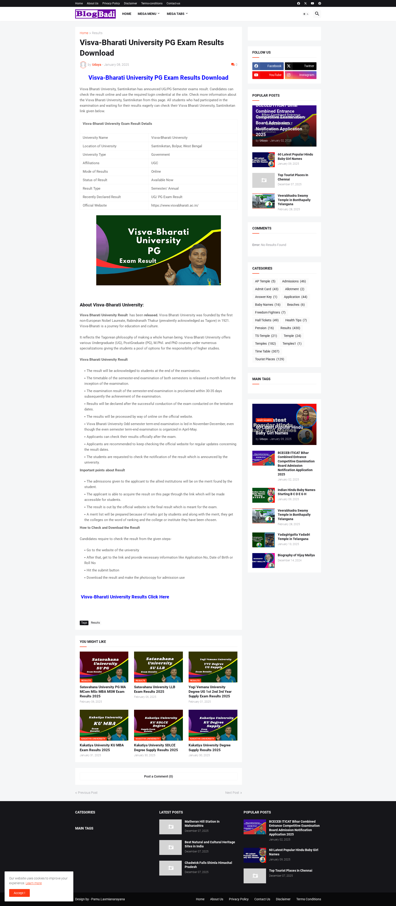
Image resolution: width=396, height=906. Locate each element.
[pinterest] (319, 3)
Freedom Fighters (270, 312)
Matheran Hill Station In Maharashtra (202, 824)
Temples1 (292, 343)
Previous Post (88, 792)
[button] (306, 14)
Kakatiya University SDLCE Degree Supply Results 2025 (156, 747)
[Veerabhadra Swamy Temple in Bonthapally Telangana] (263, 201)
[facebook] (298, 3)
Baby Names (267, 304)
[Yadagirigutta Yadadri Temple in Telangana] (263, 539)
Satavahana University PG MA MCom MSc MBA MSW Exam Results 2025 (103, 692)
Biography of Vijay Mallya (296, 555)
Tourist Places (269, 359)
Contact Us (262, 899)
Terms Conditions (308, 899)
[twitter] (305, 3)
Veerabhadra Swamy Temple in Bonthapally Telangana (294, 200)
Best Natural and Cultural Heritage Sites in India (210, 844)
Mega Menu (147, 14)
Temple (292, 336)
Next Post (232, 792)
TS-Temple (266, 336)
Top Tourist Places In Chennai (293, 177)
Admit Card (266, 289)
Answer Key (266, 297)
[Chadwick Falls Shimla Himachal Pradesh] (170, 868)
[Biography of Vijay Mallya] (263, 560)
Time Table (267, 351)
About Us (92, 3)
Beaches (296, 304)
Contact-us (173, 3)
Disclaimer (130, 3)
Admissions (294, 281)
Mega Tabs (175, 14)
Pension (264, 328)
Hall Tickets (267, 320)
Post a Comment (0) (158, 776)
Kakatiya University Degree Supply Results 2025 (210, 747)
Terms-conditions (151, 3)
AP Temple (265, 281)
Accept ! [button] (19, 893)
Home (79, 3)
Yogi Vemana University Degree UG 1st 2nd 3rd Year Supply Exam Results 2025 (210, 692)
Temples (265, 343)
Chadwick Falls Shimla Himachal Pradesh (208, 865)
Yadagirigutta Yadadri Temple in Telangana (294, 537)
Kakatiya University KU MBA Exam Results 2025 (102, 747)
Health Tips (296, 320)
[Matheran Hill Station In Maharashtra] (170, 826)
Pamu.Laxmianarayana (108, 899)
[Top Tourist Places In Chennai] (263, 180)
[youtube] (312, 3)
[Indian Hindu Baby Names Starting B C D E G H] (263, 495)
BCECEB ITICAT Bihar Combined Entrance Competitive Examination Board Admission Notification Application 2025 (296, 463)
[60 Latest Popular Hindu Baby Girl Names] (263, 159)
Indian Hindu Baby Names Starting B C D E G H (296, 492)
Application (295, 297)
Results (97, 33)
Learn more (34, 883)
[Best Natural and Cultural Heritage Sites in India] (170, 847)
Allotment (294, 289)
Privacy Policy (111, 3)
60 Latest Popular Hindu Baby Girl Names (295, 157)
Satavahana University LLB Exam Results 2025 (154, 689)
